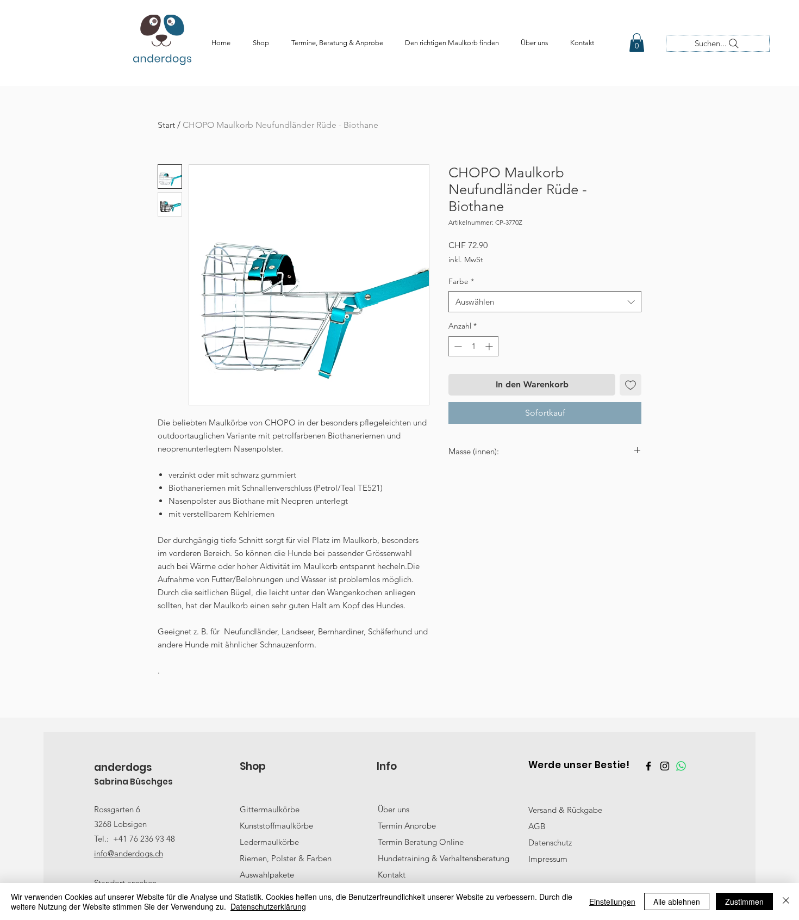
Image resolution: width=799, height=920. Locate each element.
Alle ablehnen (676, 901)
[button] (637, 42)
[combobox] (544, 301)
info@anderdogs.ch (128, 853)
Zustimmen (744, 901)
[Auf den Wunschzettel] (630, 385)
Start (166, 125)
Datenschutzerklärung (268, 906)
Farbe (461, 281)
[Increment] (490, 346)
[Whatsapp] (681, 766)
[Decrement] (457, 346)
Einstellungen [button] (612, 901)
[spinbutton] (473, 346)
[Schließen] (785, 901)
